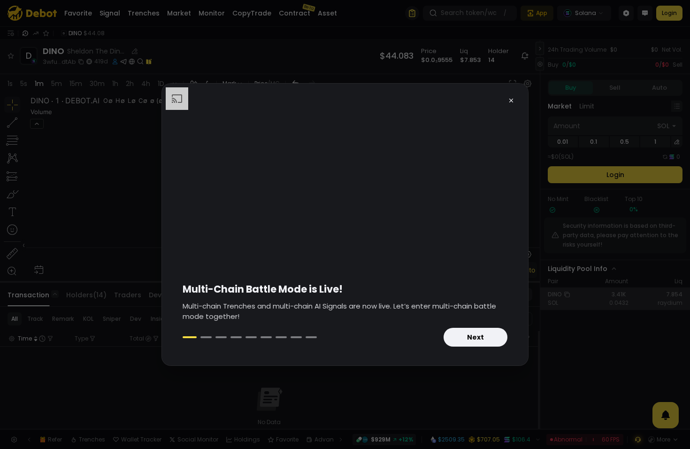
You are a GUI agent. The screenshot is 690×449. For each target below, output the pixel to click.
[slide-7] (281, 337)
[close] (511, 100)
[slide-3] (221, 337)
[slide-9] (311, 337)
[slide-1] (190, 337)
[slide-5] (251, 337)
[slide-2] (206, 337)
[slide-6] (266, 337)
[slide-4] (236, 337)
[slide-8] (296, 337)
